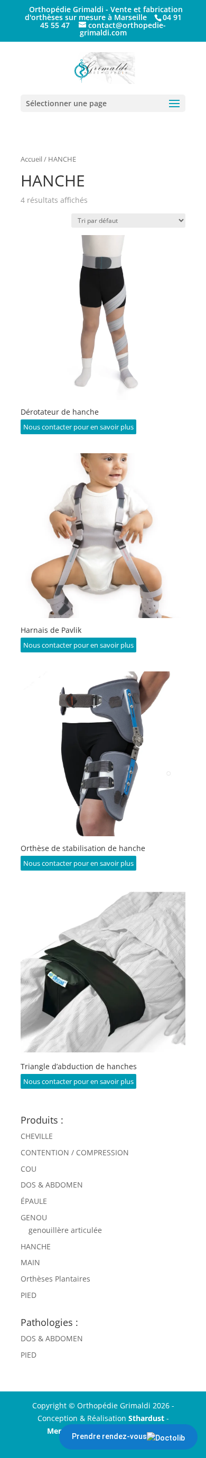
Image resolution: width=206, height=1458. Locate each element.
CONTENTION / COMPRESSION (75, 1152)
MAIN (30, 1262)
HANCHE (36, 1246)
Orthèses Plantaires (55, 1279)
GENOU (34, 1217)
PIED (28, 1295)
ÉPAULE (34, 1201)
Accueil (31, 159)
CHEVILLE (37, 1136)
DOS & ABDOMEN (52, 1185)
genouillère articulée (65, 1230)
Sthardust (146, 1418)
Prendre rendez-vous (109, 1436)
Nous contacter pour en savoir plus (78, 427)
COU (28, 1169)
